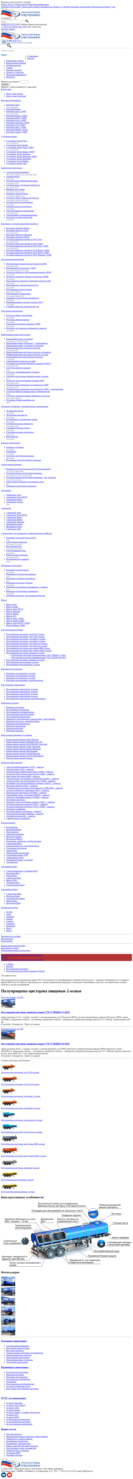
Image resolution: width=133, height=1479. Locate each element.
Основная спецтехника (14, 1341)
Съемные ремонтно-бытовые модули (22, 306)
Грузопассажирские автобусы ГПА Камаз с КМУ (28, 250)
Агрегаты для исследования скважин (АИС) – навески (30, 802)
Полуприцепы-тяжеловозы (13, 685)
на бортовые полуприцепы (18, 1419)
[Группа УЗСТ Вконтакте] (3, 1477)
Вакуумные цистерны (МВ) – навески (23, 776)
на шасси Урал (12, 1408)
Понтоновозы (12, 832)
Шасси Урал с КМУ (15, 618)
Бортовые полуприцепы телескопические (24, 680)
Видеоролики (98, 7)
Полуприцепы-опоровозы (17, 710)
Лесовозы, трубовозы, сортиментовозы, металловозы (24, 406)
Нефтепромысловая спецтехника (15, 335)
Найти (4, 55)
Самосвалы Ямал (13, 894)
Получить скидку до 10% (12, 997)
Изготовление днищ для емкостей (21, 1448)
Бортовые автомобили (11, 100)
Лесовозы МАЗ (13, 883)
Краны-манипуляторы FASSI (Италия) (23, 753)
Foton (8, 914)
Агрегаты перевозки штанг (18, 1386)
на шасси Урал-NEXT (15, 1405)
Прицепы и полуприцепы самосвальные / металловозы (30, 719)
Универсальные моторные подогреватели (24, 1353)
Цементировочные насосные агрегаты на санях (27, 354)
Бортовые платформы (15, 809)
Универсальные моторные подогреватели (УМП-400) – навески (34, 788)
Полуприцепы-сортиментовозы (20, 712)
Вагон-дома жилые (14, 94)
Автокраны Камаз (14, 499)
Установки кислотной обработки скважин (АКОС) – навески (33, 783)
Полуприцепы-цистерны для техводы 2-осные (26, 644)
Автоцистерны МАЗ (15, 885)
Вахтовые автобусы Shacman (19, 235)
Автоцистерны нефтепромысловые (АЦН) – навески (29, 772)
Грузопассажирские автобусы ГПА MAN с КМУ (27, 253)
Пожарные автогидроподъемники (21, 486)
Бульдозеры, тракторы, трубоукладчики (23, 841)
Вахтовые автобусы (15, 1350)
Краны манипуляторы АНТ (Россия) (22, 739)
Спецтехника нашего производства (37, 7)
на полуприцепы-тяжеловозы (19, 1424)
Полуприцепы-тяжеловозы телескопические (26, 698)
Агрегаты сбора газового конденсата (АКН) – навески (30, 774)
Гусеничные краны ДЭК (17, 855)
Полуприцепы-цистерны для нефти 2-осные (25, 639)
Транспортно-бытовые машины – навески (25, 814)
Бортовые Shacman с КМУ (17, 123)
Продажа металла (14, 1434)
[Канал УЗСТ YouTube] (9, 1477)
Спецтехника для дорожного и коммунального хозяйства (26, 533)
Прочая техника (8, 823)
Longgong (10, 924)
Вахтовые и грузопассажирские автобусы (19, 224)
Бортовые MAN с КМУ (16, 118)
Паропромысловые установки (19, 1360)
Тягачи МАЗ (11, 876)
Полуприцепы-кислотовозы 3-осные (22, 662)
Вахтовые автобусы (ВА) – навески (22, 786)
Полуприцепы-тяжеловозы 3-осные (22, 691)
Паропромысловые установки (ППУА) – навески (28, 795)
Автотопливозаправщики (17, 1346)
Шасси (4, 600)
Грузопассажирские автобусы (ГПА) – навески (27, 804)
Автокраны (6, 490)
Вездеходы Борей (14, 836)
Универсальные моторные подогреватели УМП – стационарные (34, 389)
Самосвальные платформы (18, 818)
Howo (8, 928)
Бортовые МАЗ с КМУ (16, 127)
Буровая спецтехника (10, 443)
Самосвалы (6, 508)
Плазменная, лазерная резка (18, 1443)
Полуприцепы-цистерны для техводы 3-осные (26, 646)
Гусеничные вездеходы (16, 848)
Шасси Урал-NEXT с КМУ (18, 623)
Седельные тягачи (9, 136)
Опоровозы (11, 1382)
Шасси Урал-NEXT (14, 609)
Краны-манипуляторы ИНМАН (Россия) (24, 742)
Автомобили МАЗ (9, 867)
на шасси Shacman (14, 1403)
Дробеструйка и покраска (17, 1450)
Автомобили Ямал (9, 889)
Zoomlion (10, 917)
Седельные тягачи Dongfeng (18, 159)
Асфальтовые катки (15, 857)
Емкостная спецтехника (11, 168)
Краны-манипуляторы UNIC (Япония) (23, 746)
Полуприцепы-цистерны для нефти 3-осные (25, 641)
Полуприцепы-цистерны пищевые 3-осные (25, 660)
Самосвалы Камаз (14, 517)
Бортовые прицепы (14, 731)
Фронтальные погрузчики (17, 853)
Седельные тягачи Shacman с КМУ (21, 156)
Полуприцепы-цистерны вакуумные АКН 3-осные (28, 651)
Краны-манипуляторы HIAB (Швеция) (23, 749)
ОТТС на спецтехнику (13, 1398)
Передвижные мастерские (12, 259)
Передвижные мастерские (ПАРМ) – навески (26, 793)
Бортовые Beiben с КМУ (17, 130)
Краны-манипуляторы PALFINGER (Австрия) (26, 744)
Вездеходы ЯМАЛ (14, 839)
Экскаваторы (12, 862)
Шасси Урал (11, 604)
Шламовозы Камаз (14, 524)
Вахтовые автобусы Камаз (17, 228)
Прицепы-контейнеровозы (18, 724)
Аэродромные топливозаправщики (21, 215)
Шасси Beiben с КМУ (15, 625)
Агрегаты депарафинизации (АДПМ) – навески (27, 797)
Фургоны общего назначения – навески (23, 811)
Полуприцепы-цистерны (12, 630)
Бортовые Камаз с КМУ (16, 116)
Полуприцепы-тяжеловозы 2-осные (22, 689)
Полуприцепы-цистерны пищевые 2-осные (25, 653)
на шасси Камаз (13, 1410)
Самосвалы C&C (13, 529)
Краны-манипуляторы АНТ (13, 946)
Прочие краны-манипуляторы (19, 758)
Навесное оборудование (11, 763)
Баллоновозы (12, 827)
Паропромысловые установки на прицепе (25, 346)
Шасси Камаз (12, 607)
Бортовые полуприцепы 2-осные (20, 673)
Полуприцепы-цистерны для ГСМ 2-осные (25, 634)
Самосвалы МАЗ (13, 878)
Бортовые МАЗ (13, 873)
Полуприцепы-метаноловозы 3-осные (23, 665)
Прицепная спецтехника (14, 1367)
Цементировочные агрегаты (18, 1355)
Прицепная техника (10, 703)
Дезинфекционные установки (19, 860)
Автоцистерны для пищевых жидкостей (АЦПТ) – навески (32, 779)
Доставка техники (14, 1455)
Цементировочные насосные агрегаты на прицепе (28, 352)
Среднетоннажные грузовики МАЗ (22, 871)
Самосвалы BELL (14, 843)
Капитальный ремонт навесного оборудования (22, 955)
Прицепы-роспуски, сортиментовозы (22, 721)
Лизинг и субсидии (61, 7)
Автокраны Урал (13, 495)
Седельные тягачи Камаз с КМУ (20, 152)
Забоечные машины (15, 834)
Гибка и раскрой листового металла (22, 1446)
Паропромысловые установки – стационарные (27, 343)
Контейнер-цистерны (15, 800)
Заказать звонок (8, 29)
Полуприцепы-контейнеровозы (20, 714)
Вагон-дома (6, 89)
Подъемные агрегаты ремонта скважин (23, 460)
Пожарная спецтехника (11, 565)
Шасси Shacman (13, 611)
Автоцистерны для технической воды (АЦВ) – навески (30, 781)
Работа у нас (109, 7)
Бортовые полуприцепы (11, 669)
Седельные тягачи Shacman (18, 154)
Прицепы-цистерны (15, 707)
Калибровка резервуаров (17, 1441)
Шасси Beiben (12, 614)
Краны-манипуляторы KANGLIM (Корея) (24, 756)
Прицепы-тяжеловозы (16, 726)
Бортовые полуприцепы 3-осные (20, 676)
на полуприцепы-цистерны (18, 1422)
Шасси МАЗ (11, 880)
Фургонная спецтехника (12, 311)
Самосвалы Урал (13, 513)
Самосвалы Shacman (15, 522)
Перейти (5, 84)
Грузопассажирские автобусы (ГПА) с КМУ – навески (30, 807)
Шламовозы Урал (14, 527)
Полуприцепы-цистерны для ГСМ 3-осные (25, 637)
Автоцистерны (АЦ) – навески (20, 769)
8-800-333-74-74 (8, 24)
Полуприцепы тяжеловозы (18, 1379)
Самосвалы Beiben (14, 520)
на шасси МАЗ (12, 1417)
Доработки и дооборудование (19, 1439)
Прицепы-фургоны (14, 728)
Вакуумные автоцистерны (18, 1348)
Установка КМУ (13, 1453)
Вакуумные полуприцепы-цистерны (22, 1389)
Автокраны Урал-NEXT (17, 497)
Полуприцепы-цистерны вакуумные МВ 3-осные (28, 648)
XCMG (9, 912)
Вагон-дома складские (16, 96)
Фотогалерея (6, 941)
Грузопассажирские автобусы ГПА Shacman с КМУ (29, 255)
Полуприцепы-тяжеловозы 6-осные (22, 696)
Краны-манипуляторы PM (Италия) (22, 751)
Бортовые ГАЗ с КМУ (15, 125)
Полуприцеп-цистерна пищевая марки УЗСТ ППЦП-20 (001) (38, 658)
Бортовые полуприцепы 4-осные (20, 678)
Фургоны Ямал (13, 896)
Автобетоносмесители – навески (20, 816)
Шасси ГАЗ (11, 616)
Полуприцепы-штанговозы (18, 717)
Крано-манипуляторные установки (16, 735)
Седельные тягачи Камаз (17, 145)
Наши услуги (8, 1429)
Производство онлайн (11, 7)
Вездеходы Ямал (13, 903)
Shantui (9, 919)
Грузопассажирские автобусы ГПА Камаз (24, 244)
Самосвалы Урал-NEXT (16, 515)
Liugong (9, 921)
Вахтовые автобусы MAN (17, 237)
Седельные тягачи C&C (16, 163)
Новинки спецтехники (81, 7)
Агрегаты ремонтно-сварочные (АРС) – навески (27, 790)
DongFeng (10, 926)
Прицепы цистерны (15, 1375)
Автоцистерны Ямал (15, 898)
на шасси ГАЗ (12, 1415)
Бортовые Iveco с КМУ (16, 120)
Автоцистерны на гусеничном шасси (22, 846)
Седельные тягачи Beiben (17, 161)
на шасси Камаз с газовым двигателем (23, 1412)
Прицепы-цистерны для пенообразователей (25, 596)
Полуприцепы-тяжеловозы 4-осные (22, 694)
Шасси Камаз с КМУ (15, 621)
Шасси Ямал (11, 901)
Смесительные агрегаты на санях (21, 361)
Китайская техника (9, 908)
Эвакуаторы (11, 850)
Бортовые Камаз (13, 109)
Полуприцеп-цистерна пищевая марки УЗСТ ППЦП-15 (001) (38, 655)
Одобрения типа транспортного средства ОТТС (22, 960)
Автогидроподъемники (11, 464)
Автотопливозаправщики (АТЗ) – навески (25, 767)
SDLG (9, 931)
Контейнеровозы (13, 829)
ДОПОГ (4, 957)
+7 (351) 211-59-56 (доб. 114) (13, 27)
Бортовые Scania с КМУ (16, 132)
